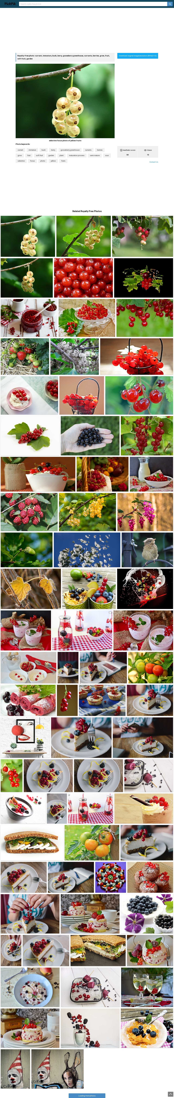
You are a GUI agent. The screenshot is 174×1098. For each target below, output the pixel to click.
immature (32, 150)
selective (21, 161)
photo (42, 161)
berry (53, 150)
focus (32, 161)
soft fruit (39, 155)
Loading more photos (87, 1096)
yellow (53, 161)
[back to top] (170, 1094)
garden (51, 155)
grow (20, 155)
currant (20, 150)
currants (88, 150)
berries (99, 150)
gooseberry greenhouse (70, 150)
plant (61, 155)
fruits (63, 161)
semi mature (95, 155)
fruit (28, 155)
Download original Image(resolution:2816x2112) (138, 56)
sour (107, 155)
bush (44, 150)
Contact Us (153, 162)
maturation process (76, 155)
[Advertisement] (87, 30)
